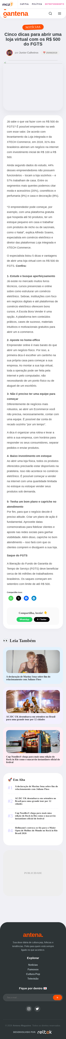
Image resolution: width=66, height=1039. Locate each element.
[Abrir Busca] (50, 13)
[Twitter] (37, 1009)
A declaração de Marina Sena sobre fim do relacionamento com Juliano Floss (36, 787)
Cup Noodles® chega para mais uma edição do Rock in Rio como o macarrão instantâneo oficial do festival (35, 816)
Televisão (33, 978)
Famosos (33, 969)
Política (37, 4)
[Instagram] (29, 1009)
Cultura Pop (33, 974)
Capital (24, 4)
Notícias (33, 965)
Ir (57, 997)
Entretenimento (54, 4)
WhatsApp (24, 619)
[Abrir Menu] (59, 13)
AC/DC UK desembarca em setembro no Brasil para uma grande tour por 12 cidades (35, 801)
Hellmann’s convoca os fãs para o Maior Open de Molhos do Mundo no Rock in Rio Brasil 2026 (36, 830)
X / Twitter (42, 619)
